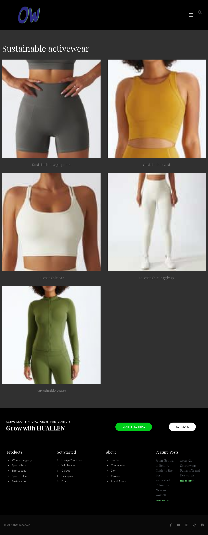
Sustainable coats (51, 391)
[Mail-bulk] (202, 524)
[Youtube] (178, 524)
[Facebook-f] (170, 524)
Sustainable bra (51, 278)
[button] (191, 15)
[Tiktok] (194, 524)
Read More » (163, 500)
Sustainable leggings (156, 278)
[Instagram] (186, 524)
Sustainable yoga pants (51, 164)
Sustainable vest (156, 164)
